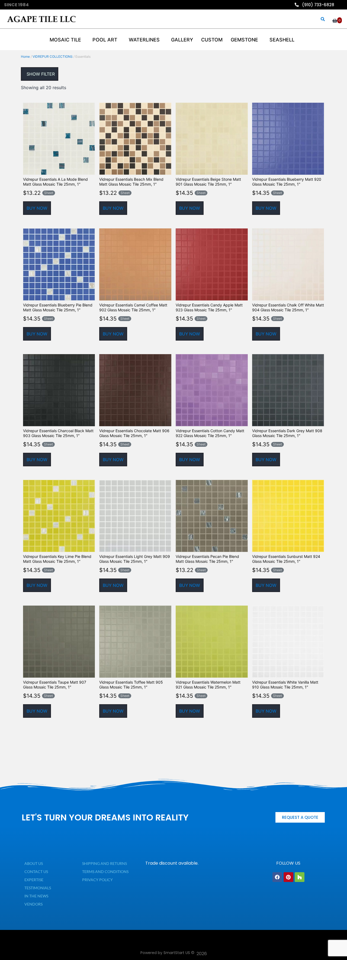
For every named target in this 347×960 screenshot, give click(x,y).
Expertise (33, 879)
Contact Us (36, 871)
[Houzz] (299, 877)
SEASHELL (281, 40)
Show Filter (40, 74)
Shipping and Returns (104, 863)
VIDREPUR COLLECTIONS (53, 56)
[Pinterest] (288, 877)
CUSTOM (212, 40)
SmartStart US (176, 952)
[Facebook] (277, 877)
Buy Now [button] (37, 208)
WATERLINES (144, 40)
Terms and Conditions (105, 871)
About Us (33, 863)
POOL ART (104, 40)
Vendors (33, 904)
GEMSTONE (244, 40)
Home (25, 56)
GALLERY (182, 40)
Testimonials (37, 887)
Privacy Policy (97, 879)
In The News (36, 896)
